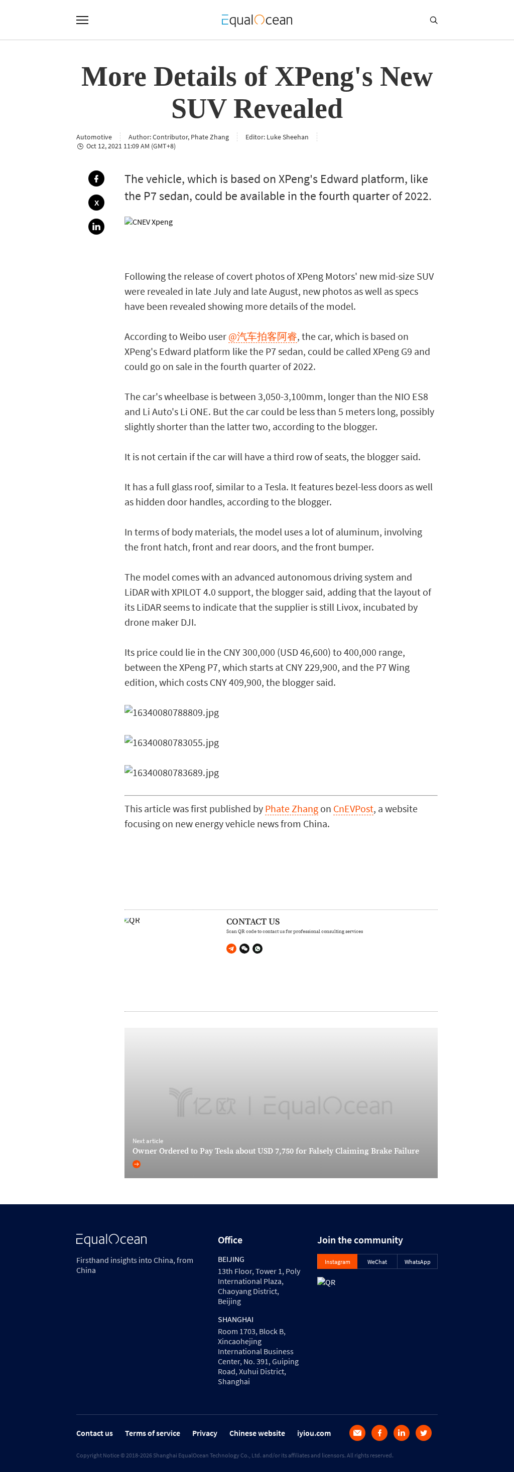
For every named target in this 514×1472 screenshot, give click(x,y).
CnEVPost (353, 808)
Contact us (94, 1433)
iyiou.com (314, 1433)
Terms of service (152, 1433)
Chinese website (257, 1433)
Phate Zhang (291, 808)
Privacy (204, 1433)
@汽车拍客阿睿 (262, 336)
